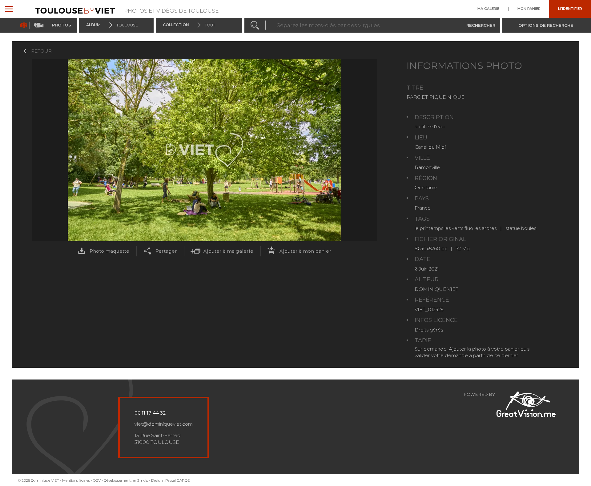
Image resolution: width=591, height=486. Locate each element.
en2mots (140, 480)
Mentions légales (76, 480)
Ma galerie (488, 9)
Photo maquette (109, 251)
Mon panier (529, 9)
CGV (97, 480)
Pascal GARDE (177, 480)
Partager (166, 251)
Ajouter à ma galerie (228, 251)
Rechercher (480, 24)
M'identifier (570, 9)
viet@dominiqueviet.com (164, 424)
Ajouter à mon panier (305, 251)
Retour (41, 51)
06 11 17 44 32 (150, 413)
